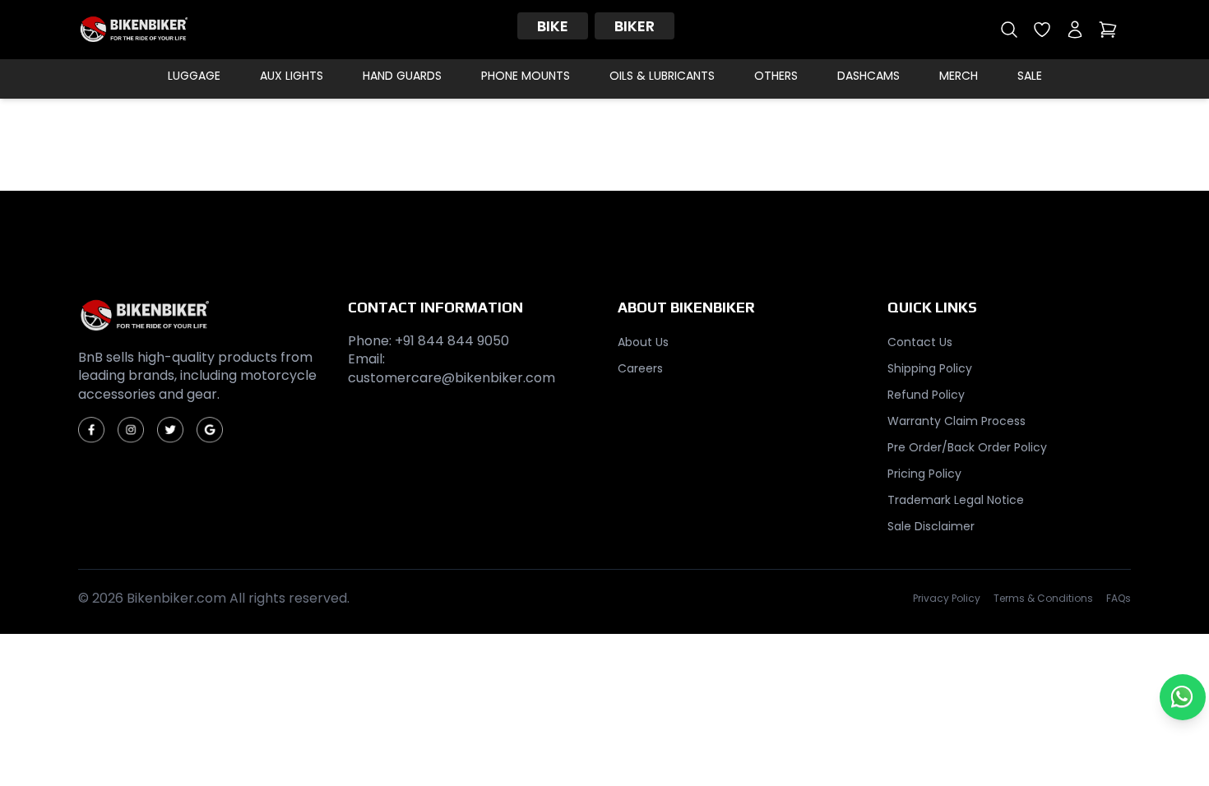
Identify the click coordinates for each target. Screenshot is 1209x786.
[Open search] (1009, 29)
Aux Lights (291, 75)
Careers (640, 368)
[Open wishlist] (1042, 29)
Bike (552, 26)
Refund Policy (926, 394)
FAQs (1118, 598)
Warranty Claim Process (956, 421)
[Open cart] (1108, 29)
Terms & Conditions (1043, 598)
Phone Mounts (525, 75)
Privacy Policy (946, 598)
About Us (643, 342)
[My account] (1075, 29)
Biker (634, 26)
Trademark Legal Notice (955, 500)
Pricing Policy (924, 473)
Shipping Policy (929, 368)
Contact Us (919, 342)
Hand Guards (402, 75)
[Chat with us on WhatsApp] (1183, 697)
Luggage (194, 75)
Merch (958, 75)
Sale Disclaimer (931, 526)
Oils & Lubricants (662, 75)
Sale (1029, 75)
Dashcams (868, 75)
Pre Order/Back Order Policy (967, 447)
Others (776, 75)
